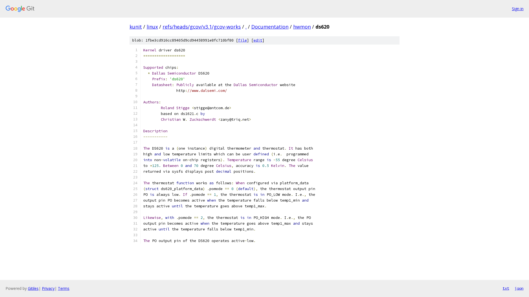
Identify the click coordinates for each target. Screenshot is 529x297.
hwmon (302, 26)
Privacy (48, 288)
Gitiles (33, 288)
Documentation (269, 26)
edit (257, 40)
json (519, 288)
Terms (63, 288)
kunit (135, 26)
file (242, 40)
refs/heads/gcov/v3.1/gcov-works (202, 26)
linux (152, 26)
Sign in (517, 8)
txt (506, 288)
